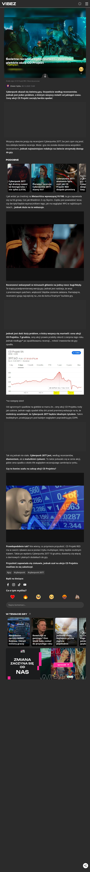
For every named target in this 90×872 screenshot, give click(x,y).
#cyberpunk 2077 (36, 572)
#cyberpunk (19, 572)
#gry (9, 572)
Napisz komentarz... (17, 605)
